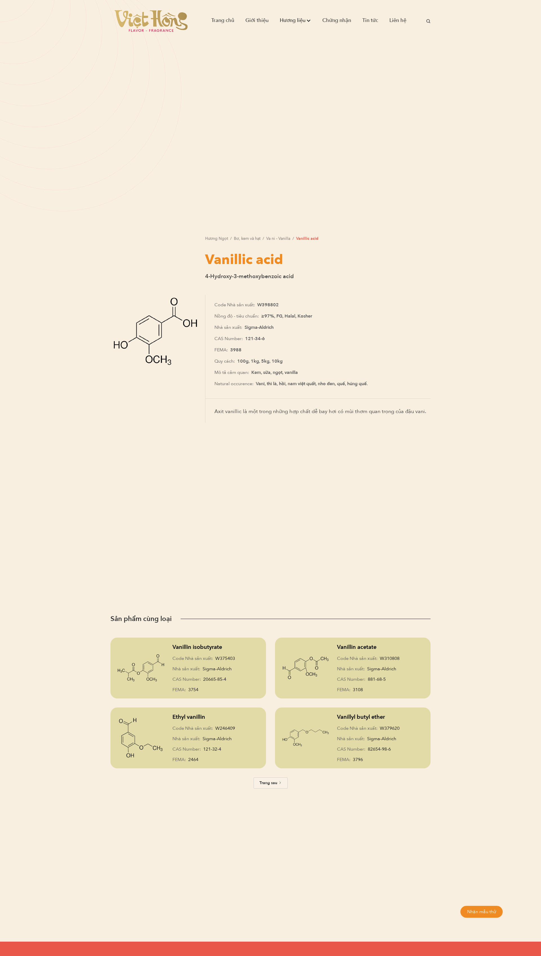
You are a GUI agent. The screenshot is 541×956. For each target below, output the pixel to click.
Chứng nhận (336, 20)
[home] (151, 21)
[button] (295, 20)
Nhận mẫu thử (481, 912)
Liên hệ (397, 20)
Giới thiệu (257, 20)
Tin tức (370, 20)
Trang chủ (222, 20)
